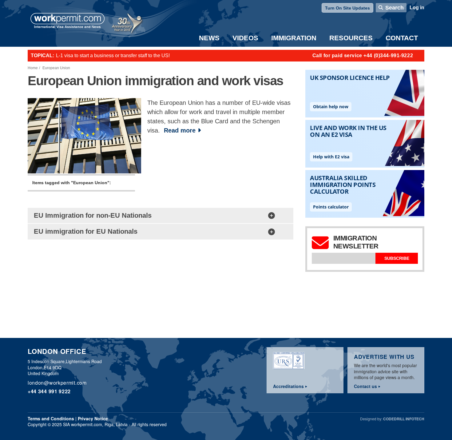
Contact (402, 38)
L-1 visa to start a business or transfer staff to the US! (113, 55)
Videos (245, 38)
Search (394, 8)
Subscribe (396, 258)
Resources (351, 38)
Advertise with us (384, 357)
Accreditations (288, 386)
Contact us (365, 386)
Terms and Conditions (51, 418)
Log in (417, 7)
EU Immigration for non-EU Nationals (93, 215)
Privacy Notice (93, 418)
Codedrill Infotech (403, 419)
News (209, 38)
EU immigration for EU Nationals (85, 231)
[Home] (68, 21)
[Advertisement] (212, 289)
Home (33, 68)
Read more (180, 130)
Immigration (293, 38)
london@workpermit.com (57, 382)
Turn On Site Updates (347, 8)
